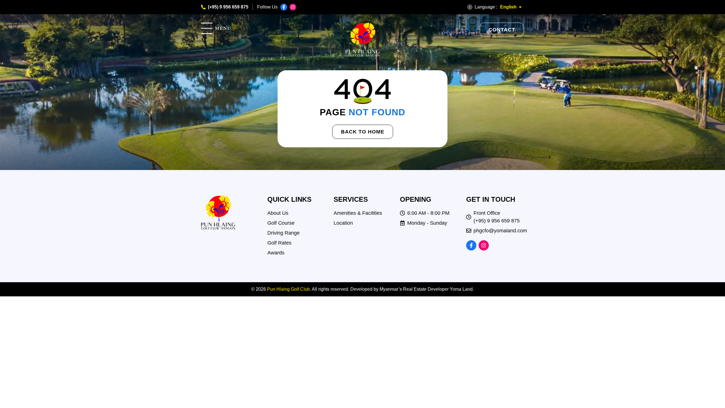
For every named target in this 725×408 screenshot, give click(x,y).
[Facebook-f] (283, 7)
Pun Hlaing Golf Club (288, 289)
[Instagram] (292, 7)
